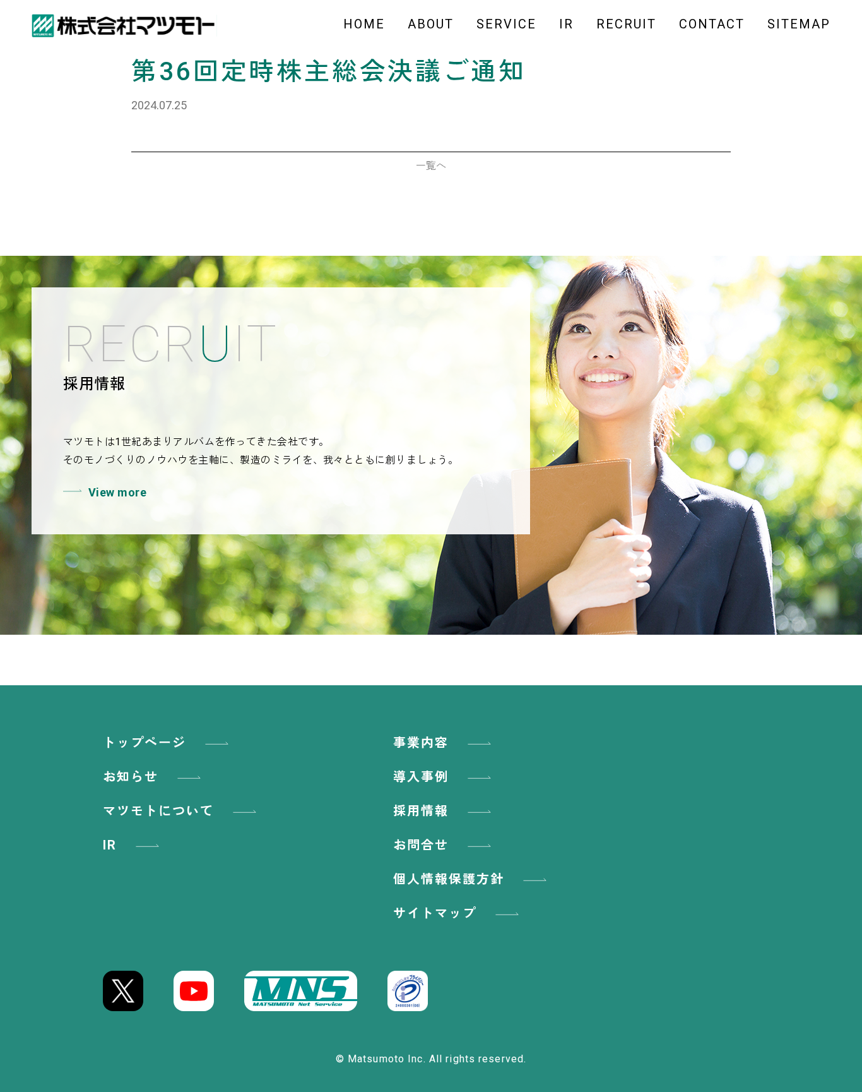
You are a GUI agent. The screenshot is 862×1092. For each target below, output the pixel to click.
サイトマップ (434, 913)
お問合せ (421, 845)
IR (566, 24)
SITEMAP (798, 24)
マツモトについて (158, 811)
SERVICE (506, 24)
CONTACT (712, 24)
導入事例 (421, 776)
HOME (364, 24)
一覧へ (431, 166)
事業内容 (421, 742)
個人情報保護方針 (448, 879)
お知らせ (130, 776)
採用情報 (421, 811)
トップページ (144, 742)
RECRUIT (626, 24)
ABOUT (431, 24)
